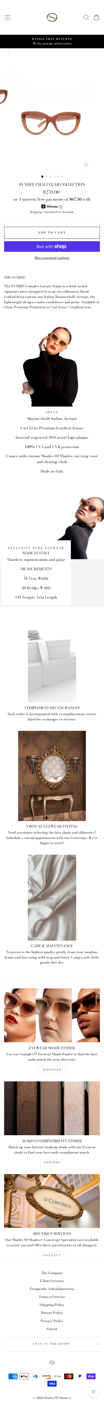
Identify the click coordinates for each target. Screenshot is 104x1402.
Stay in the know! (52, 1344)
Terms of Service (52, 1296)
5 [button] (58, 177)
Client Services (52, 1280)
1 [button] (42, 177)
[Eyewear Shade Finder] (52, 1015)
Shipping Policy (51, 1304)
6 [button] (62, 177)
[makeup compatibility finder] (52, 1108)
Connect (52, 1255)
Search (51, 1328)
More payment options (52, 257)
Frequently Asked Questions (52, 1288)
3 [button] (51, 177)
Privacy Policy (52, 1320)
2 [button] (47, 177)
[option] (52, 41)
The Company (52, 1272)
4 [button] (54, 177)
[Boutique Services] (52, 1201)
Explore (52, 1162)
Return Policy (52, 1312)
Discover (52, 1069)
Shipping (36, 212)
